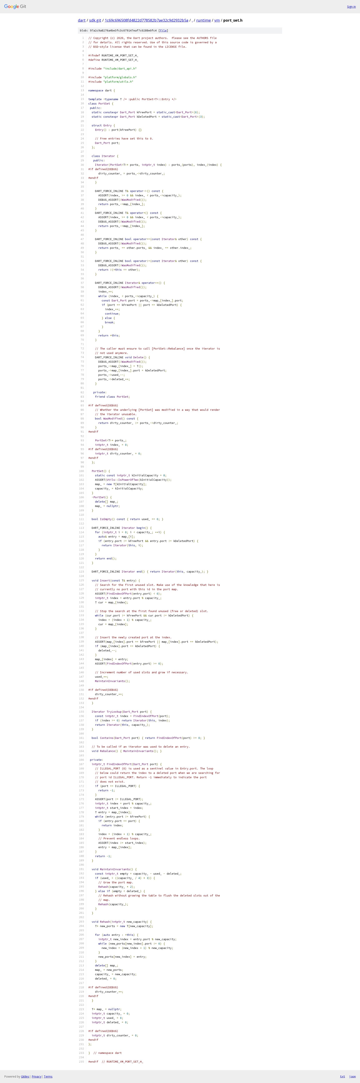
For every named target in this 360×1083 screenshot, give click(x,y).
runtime (203, 20)
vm (217, 20)
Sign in (351, 7)
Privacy (36, 1076)
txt (342, 1076)
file (163, 30)
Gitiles (25, 1076)
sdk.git (95, 20)
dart (82, 20)
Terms (48, 1076)
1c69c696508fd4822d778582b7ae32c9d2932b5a (146, 20)
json (352, 1076)
